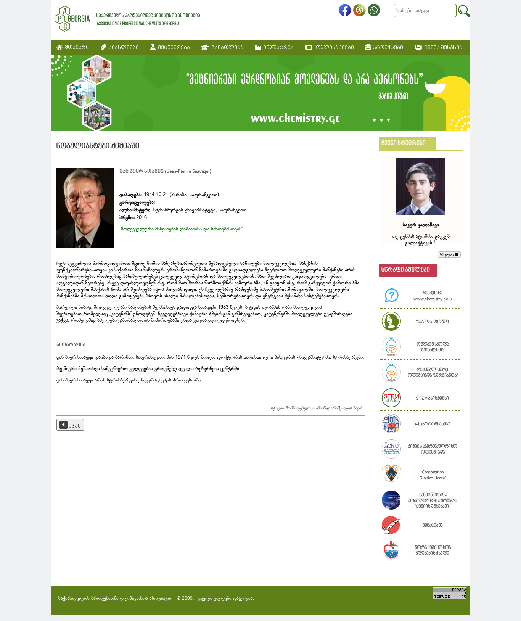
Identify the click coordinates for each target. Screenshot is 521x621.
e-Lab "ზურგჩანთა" (432, 424)
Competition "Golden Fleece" (433, 475)
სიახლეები (122, 48)
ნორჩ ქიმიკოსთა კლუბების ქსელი (433, 551)
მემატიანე (433, 526)
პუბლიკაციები (333, 48)
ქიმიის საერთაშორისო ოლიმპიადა (432, 449)
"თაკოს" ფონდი (432, 322)
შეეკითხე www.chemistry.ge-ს (432, 296)
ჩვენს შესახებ (442, 48)
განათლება (226, 48)
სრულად (447, 255)
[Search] (464, 11)
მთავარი (76, 47)
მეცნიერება (173, 48)
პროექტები (387, 48)
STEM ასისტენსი (432, 399)
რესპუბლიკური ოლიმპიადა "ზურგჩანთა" (433, 373)
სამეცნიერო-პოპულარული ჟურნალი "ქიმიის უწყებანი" (432, 501)
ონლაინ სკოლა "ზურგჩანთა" (432, 347)
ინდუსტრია (277, 48)
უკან (74, 426)
